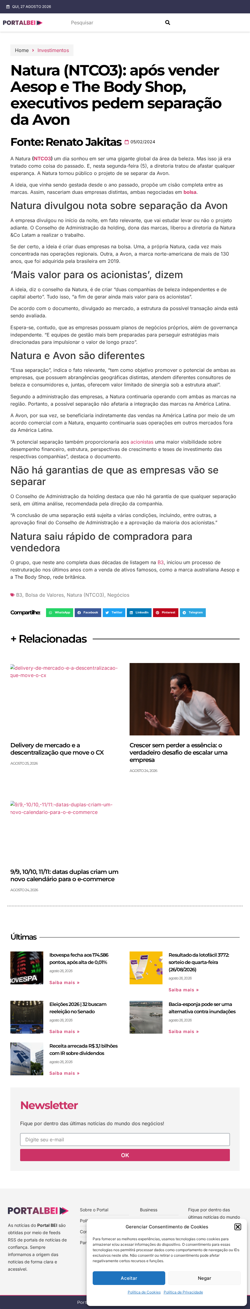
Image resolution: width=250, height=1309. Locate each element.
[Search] (168, 22)
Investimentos (53, 50)
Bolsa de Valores (44, 595)
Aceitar (129, 1278)
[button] (238, 1227)
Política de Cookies (144, 1292)
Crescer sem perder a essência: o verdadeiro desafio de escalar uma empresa (178, 752)
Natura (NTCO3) (85, 595)
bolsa (190, 192)
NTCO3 (42, 158)
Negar (204, 1278)
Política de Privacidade (183, 1292)
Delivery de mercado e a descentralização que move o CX (57, 749)
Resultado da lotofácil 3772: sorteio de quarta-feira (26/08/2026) (199, 962)
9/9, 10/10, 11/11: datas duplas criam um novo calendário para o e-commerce (64, 875)
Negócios (118, 595)
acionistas (141, 442)
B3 (161, 562)
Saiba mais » (64, 982)
